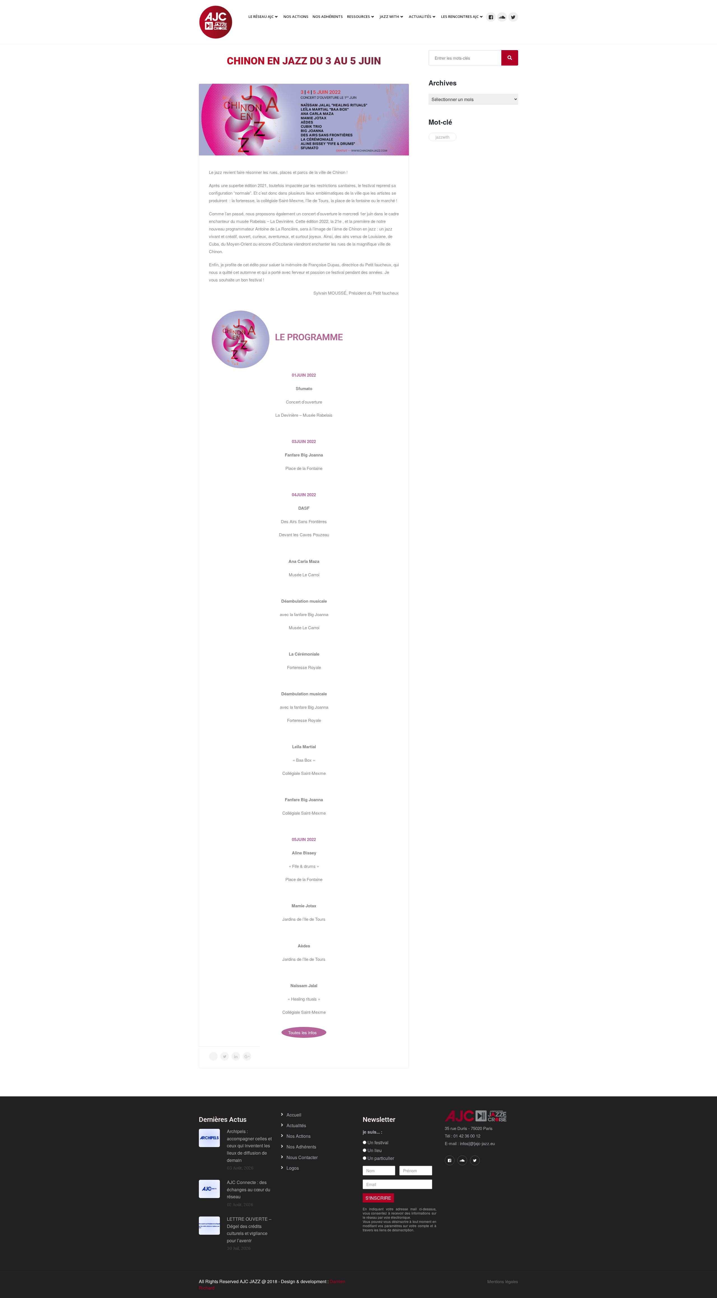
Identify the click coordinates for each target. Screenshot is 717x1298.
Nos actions (299, 1136)
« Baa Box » (304, 760)
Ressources (358, 16)
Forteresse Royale (304, 667)
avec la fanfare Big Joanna (304, 614)
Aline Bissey (304, 853)
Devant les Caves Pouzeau (304, 534)
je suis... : (372, 1132)
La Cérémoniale (304, 654)
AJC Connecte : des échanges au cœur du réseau (248, 1189)
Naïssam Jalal (303, 985)
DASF (303, 508)
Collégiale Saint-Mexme (304, 773)
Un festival (377, 1142)
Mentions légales (502, 1281)
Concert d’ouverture (304, 402)
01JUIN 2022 (304, 375)
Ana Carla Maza (303, 561)
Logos (293, 1168)
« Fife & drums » (304, 866)
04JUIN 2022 (304, 494)
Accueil (294, 1114)
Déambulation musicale (304, 601)
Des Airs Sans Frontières (304, 521)
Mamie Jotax (304, 906)
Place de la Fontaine (303, 468)
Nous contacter (302, 1157)
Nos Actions (295, 16)
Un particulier (380, 1158)
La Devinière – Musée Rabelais (303, 415)
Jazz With (389, 16)
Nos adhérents (328, 16)
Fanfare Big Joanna (304, 455)
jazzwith (443, 137)
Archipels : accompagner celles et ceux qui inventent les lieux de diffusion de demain (249, 1145)
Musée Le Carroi (304, 574)
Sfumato (304, 388)
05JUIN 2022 (304, 839)
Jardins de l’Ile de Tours (303, 919)
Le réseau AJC (261, 16)
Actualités (420, 16)
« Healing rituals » (304, 999)
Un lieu (374, 1150)
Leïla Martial (304, 747)
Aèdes (304, 946)
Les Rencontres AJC (460, 16)
